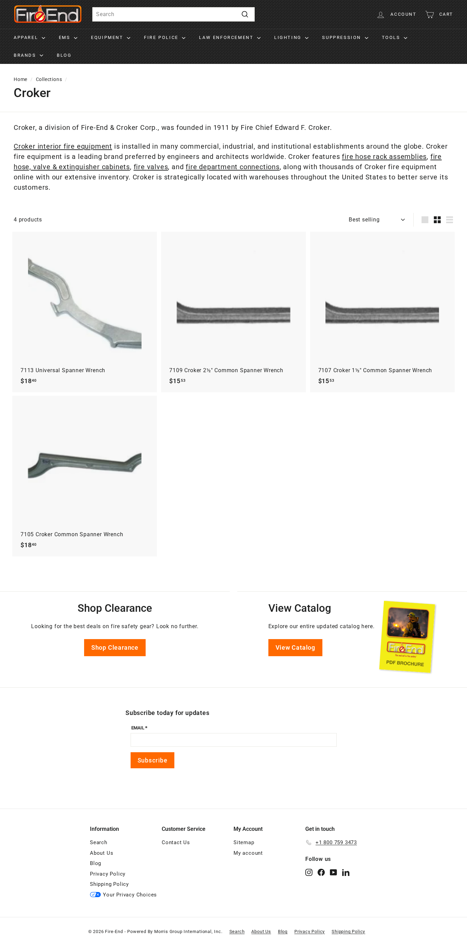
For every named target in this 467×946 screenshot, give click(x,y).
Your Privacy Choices (130, 895)
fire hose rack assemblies (384, 156)
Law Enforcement (227, 37)
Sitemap (244, 842)
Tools (392, 37)
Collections (49, 79)
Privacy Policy (107, 874)
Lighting (288, 37)
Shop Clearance (114, 647)
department (219, 167)
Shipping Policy (109, 884)
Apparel (27, 37)
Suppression (342, 37)
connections (260, 167)
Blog (64, 55)
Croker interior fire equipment (63, 146)
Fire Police (162, 37)
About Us (101, 853)
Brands (26, 55)
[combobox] (173, 14)
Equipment (108, 37)
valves (157, 167)
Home (20, 79)
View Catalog (296, 647)
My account (248, 853)
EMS (65, 37)
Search (98, 842)
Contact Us (176, 842)
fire (140, 167)
